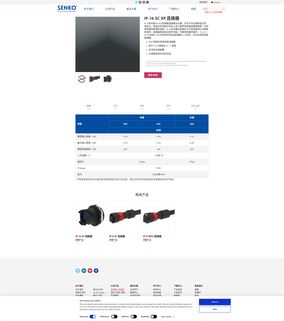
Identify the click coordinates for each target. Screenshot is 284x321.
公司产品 (115, 286)
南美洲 (198, 292)
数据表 (177, 295)
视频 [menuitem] (193, 9)
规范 (169, 106)
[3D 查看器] (82, 79)
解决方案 (134, 286)
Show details (166, 317)
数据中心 (134, 292)
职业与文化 (98, 289)
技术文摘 (157, 295)
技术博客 (79, 295)
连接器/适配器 (117, 289)
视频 (142, 106)
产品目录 (178, 289)
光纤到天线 (135, 295)
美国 (197, 289)
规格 (89, 106)
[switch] (114, 316)
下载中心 (178, 286)
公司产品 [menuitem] (110, 9)
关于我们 (79, 286)
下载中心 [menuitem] (174, 9)
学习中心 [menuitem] (153, 9)
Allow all (215, 302)
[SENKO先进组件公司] (67, 7)
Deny (215, 309)
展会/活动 (97, 295)
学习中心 (157, 286)
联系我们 (203, 2)
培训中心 (157, 289)
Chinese (217, 2)
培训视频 (157, 292)
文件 (115, 106)
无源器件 (115, 295)
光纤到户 (134, 289)
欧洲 (197, 295)
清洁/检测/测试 (118, 292)
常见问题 (195, 106)
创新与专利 (80, 292)
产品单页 (178, 292)
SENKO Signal (98, 292)
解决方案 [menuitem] (131, 9)
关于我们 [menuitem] (89, 9)
